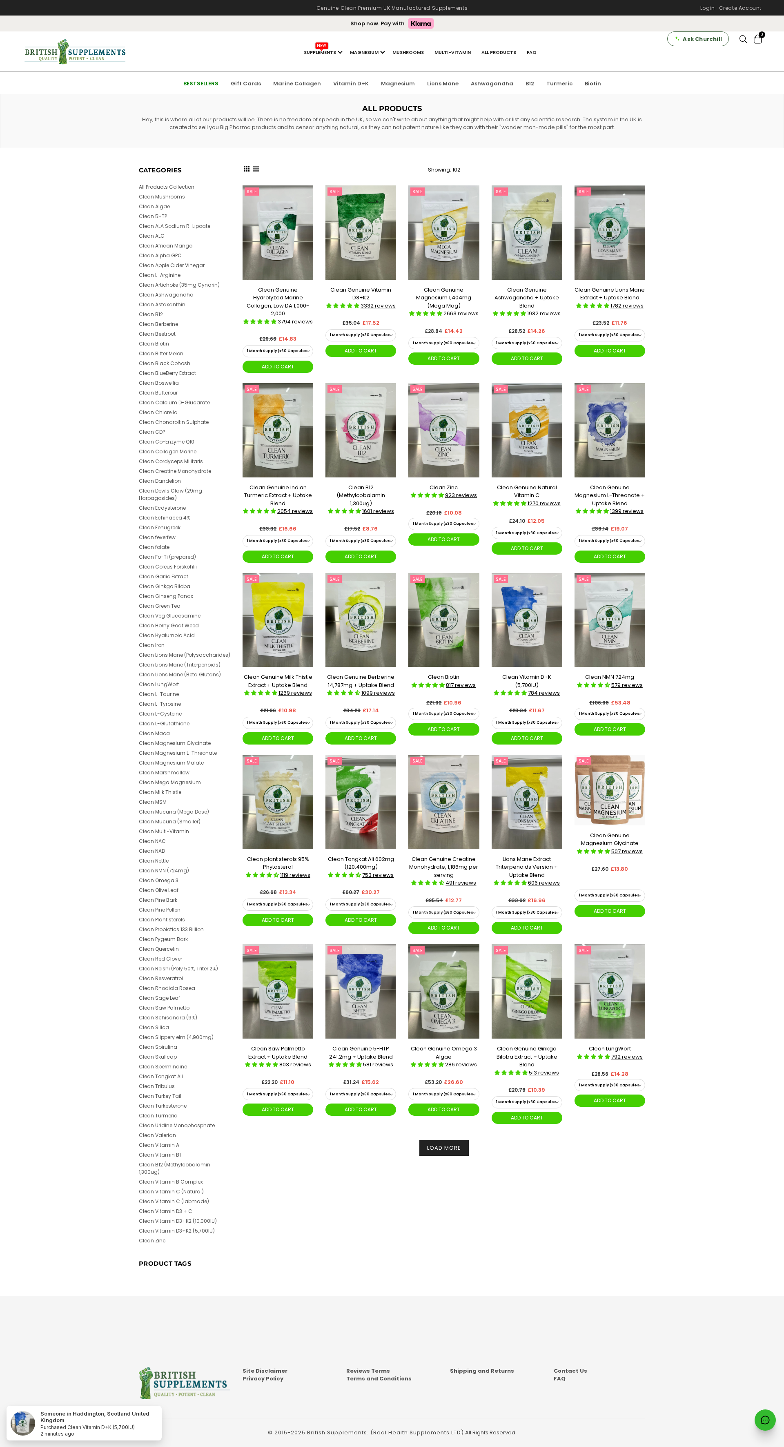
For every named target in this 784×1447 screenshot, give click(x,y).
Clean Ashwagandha (166, 294)
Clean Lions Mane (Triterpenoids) (179, 664)
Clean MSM (153, 801)
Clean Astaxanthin (162, 304)
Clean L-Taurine (159, 694)
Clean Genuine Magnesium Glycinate (610, 839)
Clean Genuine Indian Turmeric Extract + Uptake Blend (278, 495)
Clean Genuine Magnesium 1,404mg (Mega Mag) (443, 298)
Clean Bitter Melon (161, 353)
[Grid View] (247, 170)
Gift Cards (246, 83)
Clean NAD (152, 850)
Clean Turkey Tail (160, 1095)
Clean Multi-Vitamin (164, 831)
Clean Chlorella (158, 412)
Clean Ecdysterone (162, 507)
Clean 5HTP (153, 216)
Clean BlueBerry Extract (167, 373)
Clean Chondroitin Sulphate (174, 422)
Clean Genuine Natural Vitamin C (527, 491)
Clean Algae (154, 206)
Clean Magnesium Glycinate (175, 743)
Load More (444, 1148)
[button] (260, 322)
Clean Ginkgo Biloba (164, 586)
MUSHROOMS (408, 52)
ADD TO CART (278, 366)
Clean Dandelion (160, 480)
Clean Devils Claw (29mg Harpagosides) (170, 494)
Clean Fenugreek (159, 527)
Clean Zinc (444, 487)
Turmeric (559, 83)
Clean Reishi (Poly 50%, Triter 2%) (178, 968)
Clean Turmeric (158, 1115)
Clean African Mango (165, 245)
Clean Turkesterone (163, 1105)
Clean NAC (152, 841)
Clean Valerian (157, 1135)
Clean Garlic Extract (163, 576)
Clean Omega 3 (158, 880)
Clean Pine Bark (158, 899)
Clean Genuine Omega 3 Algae (444, 1053)
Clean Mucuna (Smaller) (169, 821)
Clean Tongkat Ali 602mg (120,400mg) (361, 863)
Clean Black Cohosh (164, 363)
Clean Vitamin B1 (160, 1154)
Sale (252, 191)
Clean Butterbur (158, 392)
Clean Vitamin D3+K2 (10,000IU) (178, 1220)
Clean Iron (152, 645)
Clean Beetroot (157, 333)
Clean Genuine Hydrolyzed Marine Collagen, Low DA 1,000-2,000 (278, 302)
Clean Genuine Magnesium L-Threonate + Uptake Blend (610, 495)
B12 (530, 83)
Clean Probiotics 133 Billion (171, 929)
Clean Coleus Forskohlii (168, 566)
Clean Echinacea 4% (164, 517)
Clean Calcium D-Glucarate (174, 402)
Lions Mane (443, 83)
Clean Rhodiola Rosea (167, 988)
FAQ (532, 52)
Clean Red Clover (160, 958)
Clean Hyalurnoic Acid (167, 635)
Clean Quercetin (159, 948)
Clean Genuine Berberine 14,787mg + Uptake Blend (360, 681)
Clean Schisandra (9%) (168, 1017)
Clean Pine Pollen (159, 909)
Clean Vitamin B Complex (171, 1181)
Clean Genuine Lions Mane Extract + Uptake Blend (610, 294)
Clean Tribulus (157, 1086)
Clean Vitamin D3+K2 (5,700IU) (177, 1230)
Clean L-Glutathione (164, 723)
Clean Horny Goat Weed (169, 625)
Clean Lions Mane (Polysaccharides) (184, 654)
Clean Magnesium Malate (171, 762)
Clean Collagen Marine (167, 451)
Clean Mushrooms (162, 196)
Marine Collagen (297, 83)
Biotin (593, 83)
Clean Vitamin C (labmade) (174, 1201)
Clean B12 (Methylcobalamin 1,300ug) (360, 495)
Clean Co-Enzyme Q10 (166, 441)
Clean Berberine (158, 324)
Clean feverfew (157, 537)
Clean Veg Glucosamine (169, 615)
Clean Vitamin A (159, 1145)
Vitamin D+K (351, 83)
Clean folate (154, 547)
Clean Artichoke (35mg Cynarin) (179, 284)
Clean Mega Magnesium (170, 782)
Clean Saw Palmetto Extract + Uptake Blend (277, 1053)
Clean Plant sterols (162, 919)
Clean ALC (152, 235)
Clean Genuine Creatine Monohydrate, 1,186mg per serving (443, 867)
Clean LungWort (610, 1048)
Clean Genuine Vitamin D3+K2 (360, 294)
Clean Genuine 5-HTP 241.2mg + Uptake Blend (361, 1053)
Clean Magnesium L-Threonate (178, 752)
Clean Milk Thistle (160, 792)
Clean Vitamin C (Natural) (171, 1191)
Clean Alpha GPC (160, 255)
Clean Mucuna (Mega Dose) (174, 811)
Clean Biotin (443, 677)
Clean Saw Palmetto (164, 1007)
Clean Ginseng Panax (166, 596)
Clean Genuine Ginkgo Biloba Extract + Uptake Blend (527, 1056)
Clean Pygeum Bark (163, 939)
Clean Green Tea (159, 605)
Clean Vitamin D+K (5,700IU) (526, 681)
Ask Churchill (702, 39)
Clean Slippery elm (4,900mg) (176, 1037)
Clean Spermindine (163, 1066)
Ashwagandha (492, 83)
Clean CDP (152, 431)
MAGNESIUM (364, 52)
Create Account (740, 7)
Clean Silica (154, 1027)
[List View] (256, 170)
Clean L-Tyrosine (160, 703)
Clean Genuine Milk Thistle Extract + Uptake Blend (278, 681)
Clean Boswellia (159, 382)
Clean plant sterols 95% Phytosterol (278, 863)
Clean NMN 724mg (609, 677)
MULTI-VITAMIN (452, 52)
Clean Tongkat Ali (161, 1076)
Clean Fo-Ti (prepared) (167, 556)
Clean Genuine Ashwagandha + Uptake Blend (526, 298)
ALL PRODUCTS (498, 52)
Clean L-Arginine (159, 275)
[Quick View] (304, 205)
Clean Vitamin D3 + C (165, 1211)
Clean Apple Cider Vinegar (172, 265)
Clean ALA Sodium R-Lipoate (174, 226)
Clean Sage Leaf (159, 997)
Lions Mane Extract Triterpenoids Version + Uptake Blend (527, 867)
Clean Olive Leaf (158, 890)
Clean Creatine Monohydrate (175, 471)
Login (707, 7)
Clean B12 (151, 314)
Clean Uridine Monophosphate (177, 1125)
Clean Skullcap (158, 1056)
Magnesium (398, 83)
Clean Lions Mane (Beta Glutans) (180, 674)
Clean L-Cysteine (160, 713)
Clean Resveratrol (161, 978)
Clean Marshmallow (164, 772)
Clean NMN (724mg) (164, 870)
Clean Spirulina (158, 1046)
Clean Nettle (154, 860)
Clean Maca (154, 733)
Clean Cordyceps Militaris (171, 461)
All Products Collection (166, 186)
